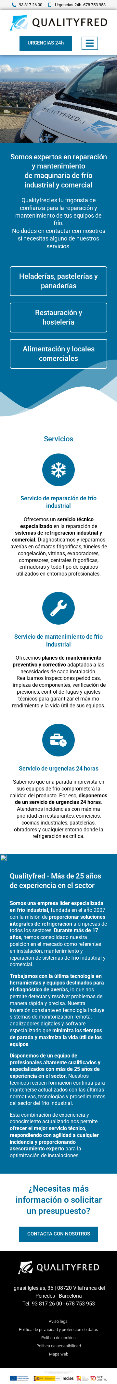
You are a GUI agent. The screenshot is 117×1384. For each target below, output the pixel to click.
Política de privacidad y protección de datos (58, 1329)
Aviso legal (59, 1321)
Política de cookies (58, 1337)
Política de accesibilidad (58, 1345)
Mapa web (58, 1354)
